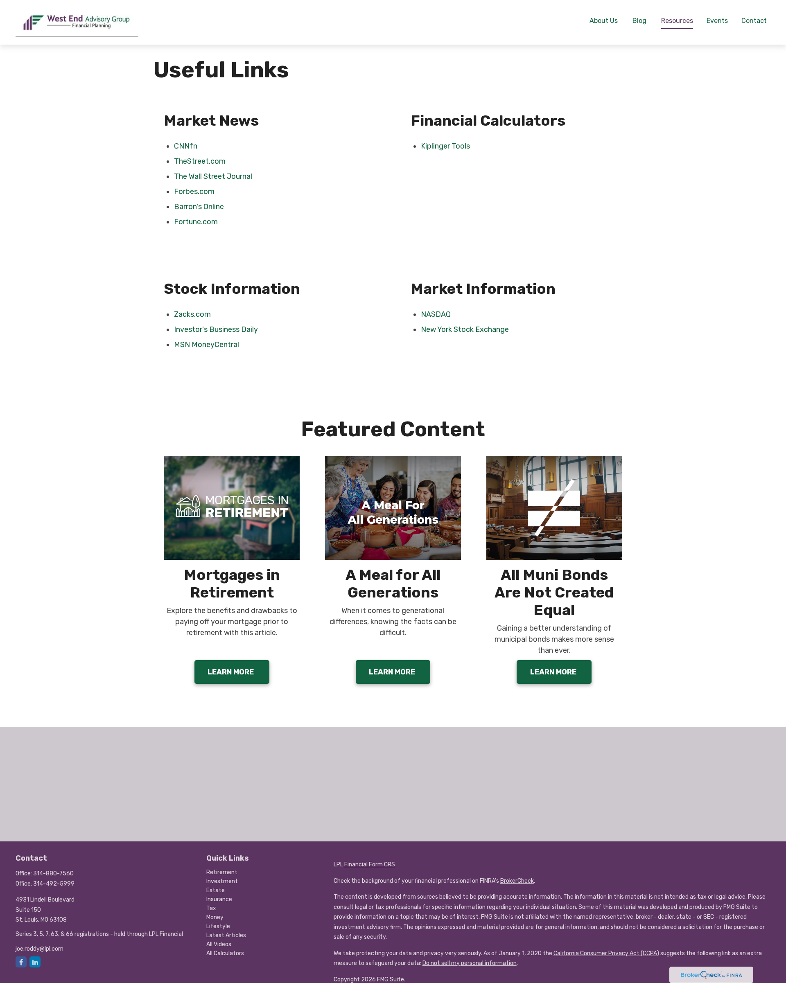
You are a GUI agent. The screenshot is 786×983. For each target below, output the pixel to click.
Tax (211, 908)
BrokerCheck (517, 880)
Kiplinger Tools (445, 146)
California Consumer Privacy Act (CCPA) (606, 953)
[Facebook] (21, 961)
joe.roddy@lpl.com (39, 948)
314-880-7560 (53, 873)
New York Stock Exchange (465, 329)
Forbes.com (194, 191)
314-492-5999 (54, 883)
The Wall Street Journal (213, 176)
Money (215, 917)
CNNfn (185, 146)
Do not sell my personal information (469, 963)
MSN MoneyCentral (206, 344)
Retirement (221, 872)
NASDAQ (436, 314)
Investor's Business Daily (216, 329)
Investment (222, 881)
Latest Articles (226, 935)
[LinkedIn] (35, 961)
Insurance (219, 899)
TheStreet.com (200, 161)
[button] (603, 20)
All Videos (218, 944)
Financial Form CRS (369, 864)
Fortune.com (196, 221)
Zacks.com (192, 314)
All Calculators (225, 953)
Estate (215, 890)
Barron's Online (199, 206)
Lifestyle (218, 926)
